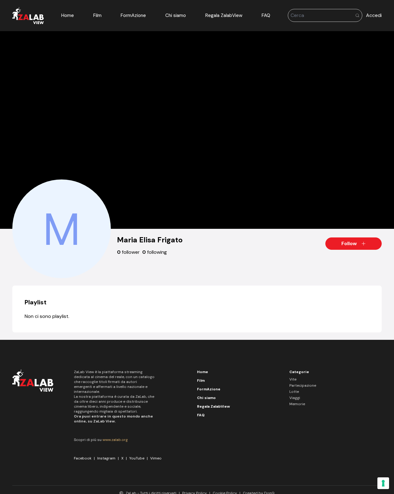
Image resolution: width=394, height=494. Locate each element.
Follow (349, 243)
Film (97, 15)
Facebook (82, 458)
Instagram (106, 458)
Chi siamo (175, 15)
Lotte (294, 391)
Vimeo (156, 458)
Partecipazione (302, 385)
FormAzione (133, 15)
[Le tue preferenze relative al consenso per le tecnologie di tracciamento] (383, 483)
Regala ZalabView (224, 15)
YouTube (136, 458)
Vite (292, 379)
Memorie (297, 403)
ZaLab (140, 396)
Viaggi (294, 397)
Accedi (374, 15)
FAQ (266, 15)
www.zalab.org (115, 439)
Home (67, 15)
